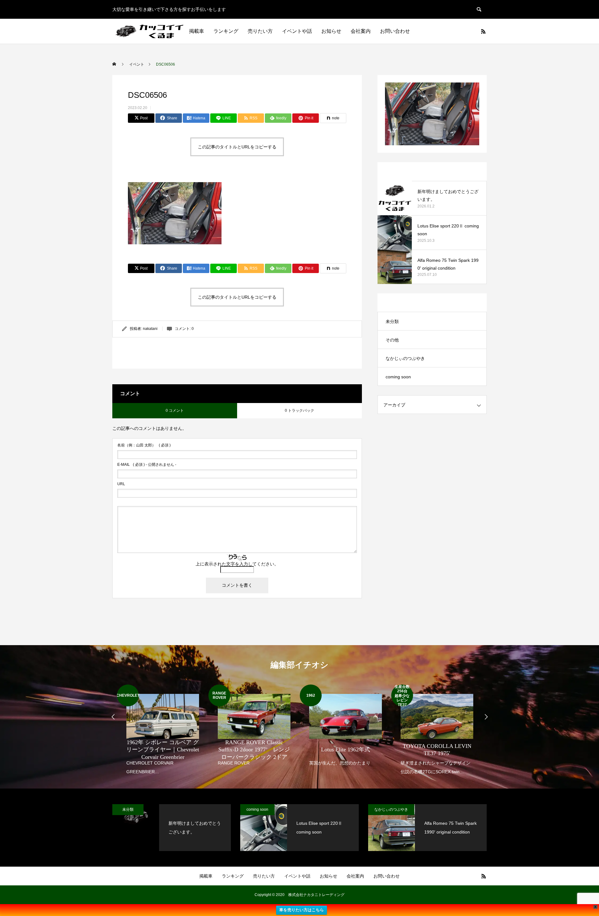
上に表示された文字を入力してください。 (237, 563)
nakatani (150, 328)
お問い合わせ (395, 31)
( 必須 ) (144, 445)
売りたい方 (260, 31)
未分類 (392, 321)
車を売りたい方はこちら (301, 910)
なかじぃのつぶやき (405, 358)
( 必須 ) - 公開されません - (146, 464)
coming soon (398, 376)
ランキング (225, 31)
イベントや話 (297, 31)
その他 (392, 339)
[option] (162, 730)
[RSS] (483, 31)
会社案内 (361, 31)
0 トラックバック (299, 410)
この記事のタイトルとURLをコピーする (237, 146)
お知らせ (331, 31)
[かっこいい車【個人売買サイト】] (150, 31)
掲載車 (196, 31)
